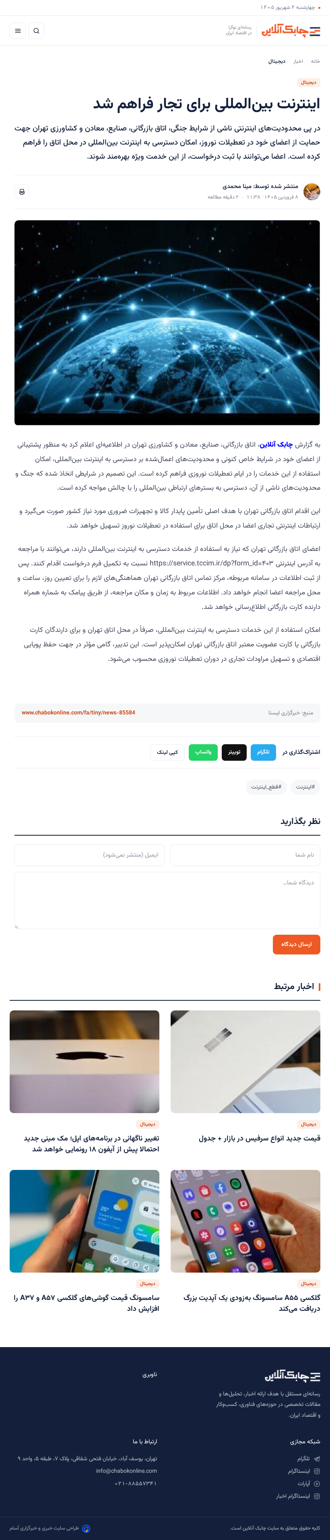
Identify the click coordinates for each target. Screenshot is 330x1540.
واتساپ (203, 752)
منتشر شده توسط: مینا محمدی (260, 186)
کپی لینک (167, 752)
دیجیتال (308, 82)
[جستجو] (36, 31)
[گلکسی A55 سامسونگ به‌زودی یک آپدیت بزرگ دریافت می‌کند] (245, 1221)
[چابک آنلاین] (246, 1376)
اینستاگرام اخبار (293, 1496)
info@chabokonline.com (126, 1471)
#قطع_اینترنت (266, 787)
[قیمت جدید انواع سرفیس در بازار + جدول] (245, 1062)
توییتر (234, 752)
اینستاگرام (299, 1472)
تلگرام (263, 752)
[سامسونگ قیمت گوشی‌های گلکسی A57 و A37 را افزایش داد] (84, 1221)
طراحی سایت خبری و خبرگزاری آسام (44, 1528)
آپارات (304, 1484)
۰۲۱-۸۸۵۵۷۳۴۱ (135, 1484)
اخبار (298, 62)
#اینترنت (305, 787)
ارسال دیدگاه (296, 944)
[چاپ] (21, 191)
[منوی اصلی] (18, 31)
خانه (315, 62)
